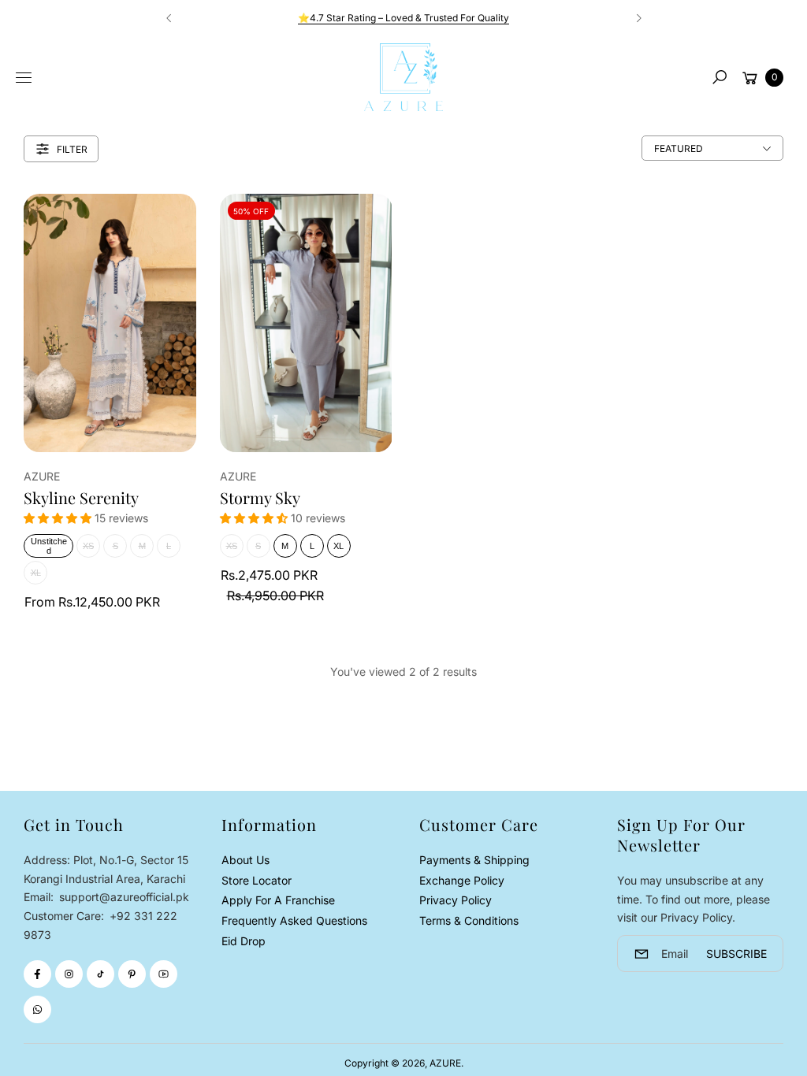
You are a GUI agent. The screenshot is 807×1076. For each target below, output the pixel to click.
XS (88, 546)
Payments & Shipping (474, 859)
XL (36, 572)
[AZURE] (403, 77)
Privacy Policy (455, 900)
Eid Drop (243, 941)
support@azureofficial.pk (122, 896)
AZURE (445, 1063)
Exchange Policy (461, 880)
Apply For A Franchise (278, 900)
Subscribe (736, 953)
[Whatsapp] (37, 1009)
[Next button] (638, 18)
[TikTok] (100, 974)
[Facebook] (37, 974)
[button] (719, 77)
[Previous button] (169, 18)
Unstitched (49, 545)
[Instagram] (69, 974)
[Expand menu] (23, 78)
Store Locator (256, 880)
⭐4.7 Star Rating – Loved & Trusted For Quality (403, 18)
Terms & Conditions (469, 920)
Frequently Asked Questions (294, 920)
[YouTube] (163, 974)
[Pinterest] (132, 974)
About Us (245, 859)
